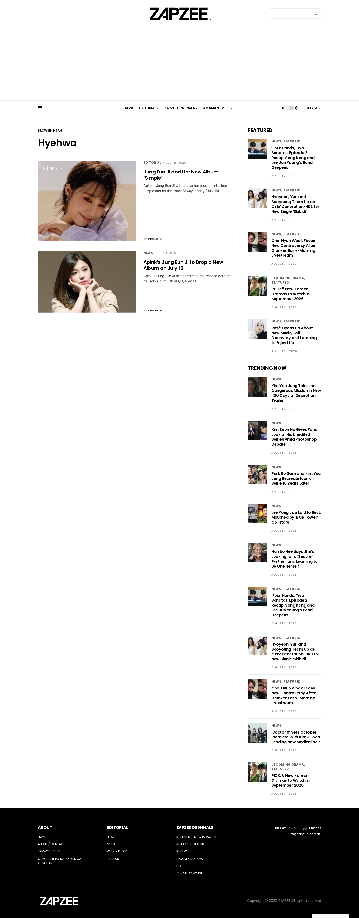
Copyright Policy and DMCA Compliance (59, 861)
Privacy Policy (49, 851)
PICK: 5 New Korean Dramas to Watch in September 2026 (290, 294)
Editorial (152, 163)
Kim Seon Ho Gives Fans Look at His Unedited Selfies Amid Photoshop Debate (294, 437)
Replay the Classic (190, 844)
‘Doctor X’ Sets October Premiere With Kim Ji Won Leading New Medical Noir (295, 737)
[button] (40, 108)
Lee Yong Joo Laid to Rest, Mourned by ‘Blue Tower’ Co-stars (296, 517)
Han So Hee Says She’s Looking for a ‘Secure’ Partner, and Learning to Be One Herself (294, 559)
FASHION (113, 859)
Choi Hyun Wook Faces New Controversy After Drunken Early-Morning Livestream (293, 248)
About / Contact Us (54, 844)
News (148, 253)
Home (42, 837)
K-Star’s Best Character (196, 837)
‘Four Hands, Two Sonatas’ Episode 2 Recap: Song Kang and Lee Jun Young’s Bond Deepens (293, 157)
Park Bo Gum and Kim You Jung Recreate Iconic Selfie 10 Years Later (296, 478)
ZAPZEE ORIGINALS (194, 827)
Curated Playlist (189, 873)
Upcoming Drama (287, 278)
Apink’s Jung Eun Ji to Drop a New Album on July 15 (183, 265)
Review (181, 851)
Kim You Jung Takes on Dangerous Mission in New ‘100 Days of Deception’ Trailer (296, 393)
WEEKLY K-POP (117, 851)
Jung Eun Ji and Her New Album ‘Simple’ (181, 174)
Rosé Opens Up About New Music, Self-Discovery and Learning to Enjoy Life (294, 335)
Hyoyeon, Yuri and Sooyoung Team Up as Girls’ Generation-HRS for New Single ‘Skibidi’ (295, 204)
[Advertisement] (179, 63)
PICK (179, 866)
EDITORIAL (117, 827)
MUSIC (111, 844)
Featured (292, 141)
